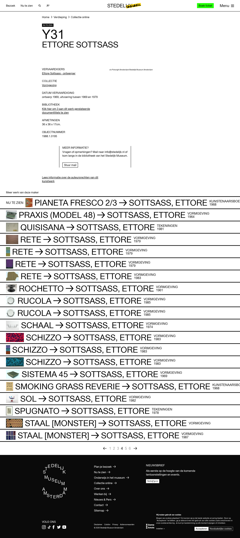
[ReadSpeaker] (48, 5)
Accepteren (201, 528)
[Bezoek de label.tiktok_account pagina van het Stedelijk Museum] (49, 527)
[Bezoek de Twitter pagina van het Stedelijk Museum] (59, 527)
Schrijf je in (152, 481)
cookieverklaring (168, 523)
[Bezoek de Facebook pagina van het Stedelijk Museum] (53, 527)
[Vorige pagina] (104, 448)
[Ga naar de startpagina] (54, 497)
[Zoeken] (39, 5)
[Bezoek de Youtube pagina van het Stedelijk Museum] (64, 527)
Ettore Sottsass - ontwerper (59, 73)
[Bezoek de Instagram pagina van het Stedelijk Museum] (44, 527)
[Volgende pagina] (135, 448)
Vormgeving (49, 85)
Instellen (159, 529)
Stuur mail (70, 165)
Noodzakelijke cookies (221, 528)
